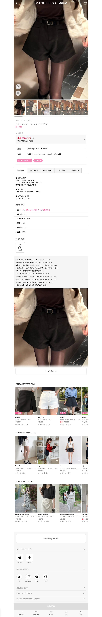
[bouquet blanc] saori (22, 514)
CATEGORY (21, 614)
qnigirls (17, 417)
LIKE (66, 614)
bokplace (41, 417)
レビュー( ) (47, 170)
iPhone (20, 563)
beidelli (62, 417)
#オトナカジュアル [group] (24, 160)
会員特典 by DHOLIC (50, 538)
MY (81, 614)
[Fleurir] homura (43, 514)
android (29, 563)
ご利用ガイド (74, 170)
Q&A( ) (61, 170)
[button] (84, 47)
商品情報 (20, 170)
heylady (17, 466)
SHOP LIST (36, 614)
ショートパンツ (27, 121)
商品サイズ (34, 170)
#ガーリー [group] (38, 160)
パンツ (18, 121)
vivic (61, 466)
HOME (51, 614)
